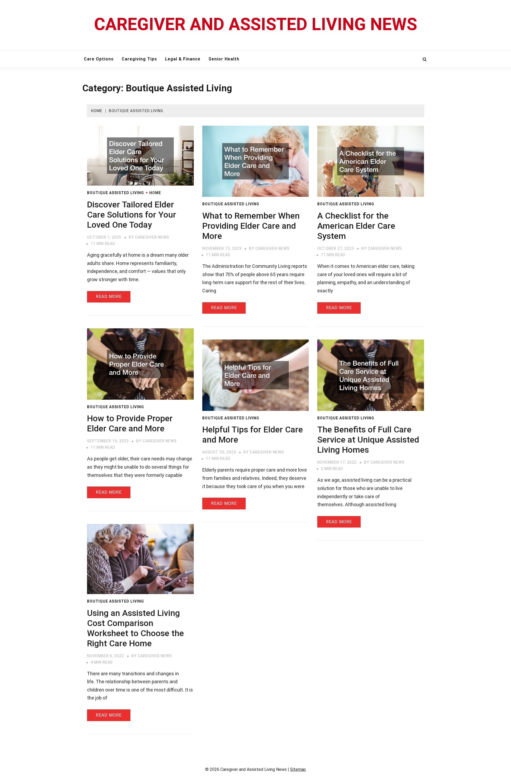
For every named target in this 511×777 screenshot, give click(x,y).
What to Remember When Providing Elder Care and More (251, 226)
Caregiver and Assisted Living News (255, 24)
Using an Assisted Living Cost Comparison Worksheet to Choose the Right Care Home (135, 628)
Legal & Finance (182, 59)
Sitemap (298, 769)
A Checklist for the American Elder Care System (356, 226)
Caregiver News (152, 237)
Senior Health (223, 59)
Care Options (99, 59)
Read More (109, 296)
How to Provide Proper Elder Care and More (130, 423)
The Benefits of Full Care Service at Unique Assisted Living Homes (368, 439)
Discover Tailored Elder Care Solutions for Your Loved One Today (131, 214)
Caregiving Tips (139, 59)
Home (155, 193)
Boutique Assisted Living (115, 193)
